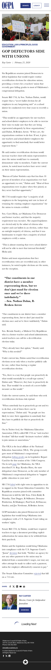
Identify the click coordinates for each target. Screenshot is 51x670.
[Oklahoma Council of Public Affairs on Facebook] (3, 656)
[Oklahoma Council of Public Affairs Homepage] (8, 5)
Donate (26, 5)
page (15, 463)
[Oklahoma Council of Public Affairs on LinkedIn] (9, 656)
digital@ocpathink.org (10, 648)
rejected (37, 573)
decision (13, 552)
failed (12, 484)
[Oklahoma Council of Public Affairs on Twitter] (6, 656)
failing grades (18, 456)
